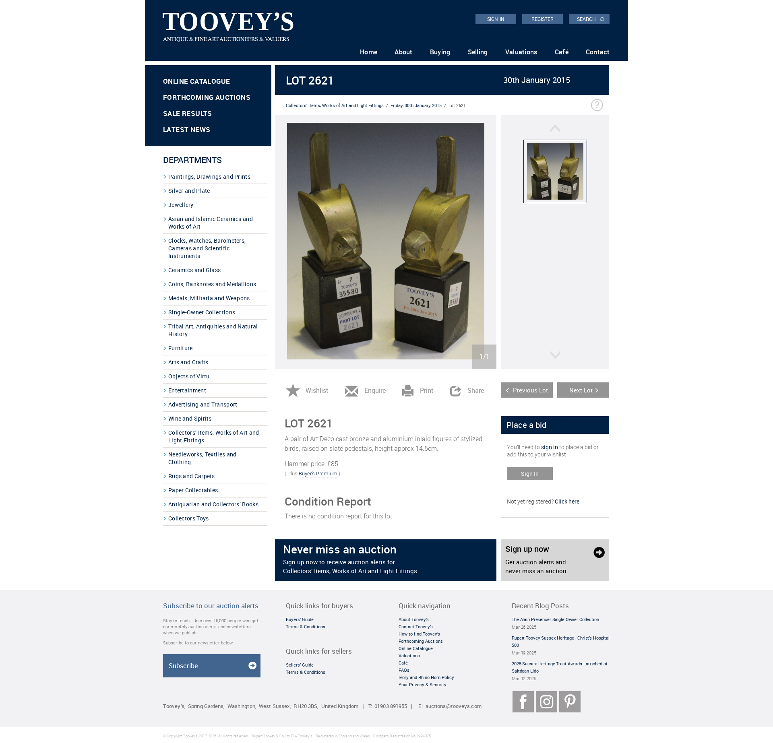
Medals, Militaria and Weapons (209, 298)
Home (368, 51)
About (404, 51)
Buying (440, 51)
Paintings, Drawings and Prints (209, 176)
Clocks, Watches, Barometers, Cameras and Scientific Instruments (207, 248)
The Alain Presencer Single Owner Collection (555, 619)
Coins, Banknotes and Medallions (212, 284)
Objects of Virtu (189, 376)
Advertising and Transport (203, 404)
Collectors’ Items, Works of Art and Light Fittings (213, 436)
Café (561, 51)
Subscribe (183, 665)
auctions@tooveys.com (454, 706)
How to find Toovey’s (419, 634)
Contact (598, 51)
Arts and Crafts (188, 362)
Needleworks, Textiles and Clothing (202, 458)
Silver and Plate (189, 190)
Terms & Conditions (305, 626)
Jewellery (181, 204)
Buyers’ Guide (300, 619)
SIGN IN (495, 19)
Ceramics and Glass (194, 270)
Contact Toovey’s (416, 626)
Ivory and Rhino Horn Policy (426, 677)
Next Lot (581, 390)
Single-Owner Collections (201, 312)
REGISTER (542, 19)
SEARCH (591, 18)
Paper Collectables (193, 490)
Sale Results (187, 113)
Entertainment (187, 390)
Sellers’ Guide (300, 665)
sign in (549, 447)
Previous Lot (530, 390)
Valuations (521, 51)
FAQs (404, 670)
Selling (478, 51)
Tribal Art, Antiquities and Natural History (213, 330)
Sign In (530, 473)
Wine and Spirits (190, 418)
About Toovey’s (414, 619)
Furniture (180, 348)
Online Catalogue (196, 81)
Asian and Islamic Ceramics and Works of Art (210, 222)
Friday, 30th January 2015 (416, 105)
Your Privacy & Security (422, 684)
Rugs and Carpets (191, 476)
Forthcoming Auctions (206, 97)
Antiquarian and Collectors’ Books (213, 504)
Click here (567, 501)
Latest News (186, 129)
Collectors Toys (188, 518)
